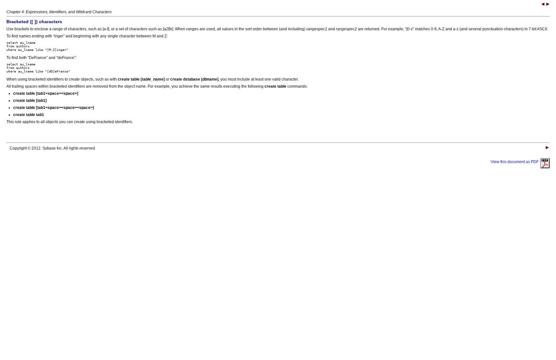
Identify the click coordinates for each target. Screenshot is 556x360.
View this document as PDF (516, 162)
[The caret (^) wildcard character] (548, 5)
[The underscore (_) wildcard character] (542, 5)
